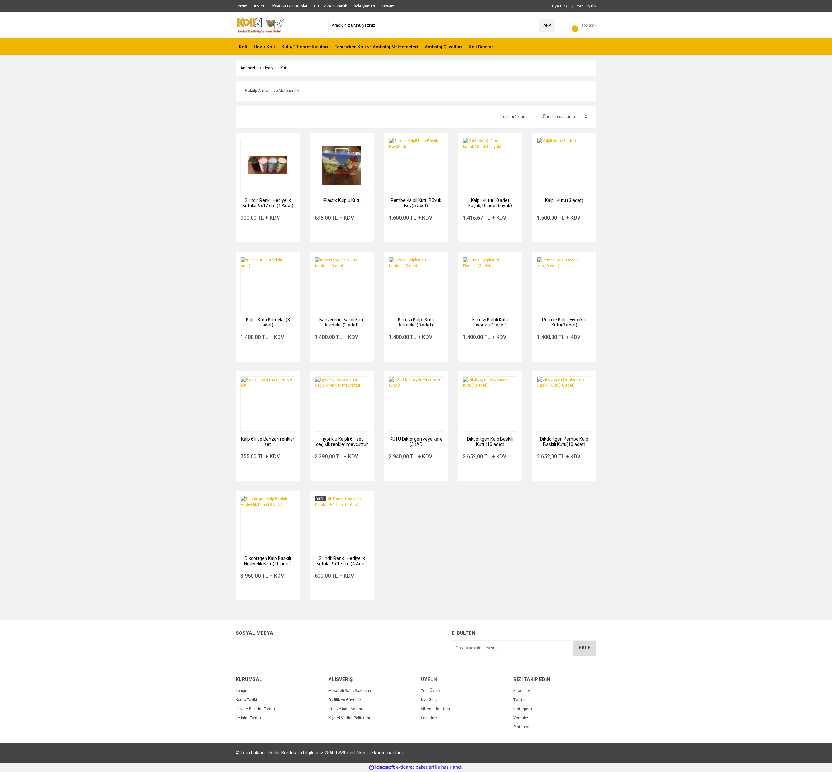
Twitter (520, 700)
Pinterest (522, 727)
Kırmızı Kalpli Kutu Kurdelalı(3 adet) (416, 322)
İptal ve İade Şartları (345, 709)
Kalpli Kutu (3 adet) (564, 200)
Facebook (522, 690)
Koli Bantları (482, 46)
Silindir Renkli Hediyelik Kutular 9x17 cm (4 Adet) (267, 203)
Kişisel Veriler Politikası (349, 718)
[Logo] (260, 25)
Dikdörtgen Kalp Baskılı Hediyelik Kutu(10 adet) (268, 561)
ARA (547, 25)
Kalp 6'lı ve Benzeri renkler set (267, 441)
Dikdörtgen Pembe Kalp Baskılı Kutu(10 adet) (564, 441)
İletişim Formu (248, 718)
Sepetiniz (429, 718)
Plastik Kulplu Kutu (342, 200)
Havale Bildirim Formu (255, 709)
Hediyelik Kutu (276, 68)
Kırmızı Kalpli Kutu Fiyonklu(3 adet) (490, 322)
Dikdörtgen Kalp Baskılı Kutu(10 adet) (490, 441)
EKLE (585, 648)
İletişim (242, 690)
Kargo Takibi (246, 700)
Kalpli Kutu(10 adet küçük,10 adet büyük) (490, 203)
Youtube (521, 718)
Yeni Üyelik (430, 690)
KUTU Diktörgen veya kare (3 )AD (416, 441)
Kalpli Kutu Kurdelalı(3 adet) (268, 322)
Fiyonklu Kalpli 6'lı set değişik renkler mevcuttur (342, 441)
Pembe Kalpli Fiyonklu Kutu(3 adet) (564, 322)
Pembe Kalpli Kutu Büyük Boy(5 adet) (416, 203)
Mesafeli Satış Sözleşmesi (352, 690)
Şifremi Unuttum (435, 709)
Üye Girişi (429, 700)
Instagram (523, 709)
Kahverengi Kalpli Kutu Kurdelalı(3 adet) (342, 322)
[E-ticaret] (415, 767)
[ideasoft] (382, 767)
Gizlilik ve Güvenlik (344, 700)
